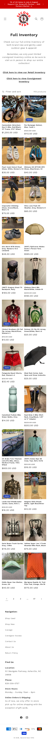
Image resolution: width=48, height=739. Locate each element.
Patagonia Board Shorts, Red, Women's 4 (12, 374)
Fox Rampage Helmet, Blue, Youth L (33, 126)
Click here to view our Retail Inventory (24, 72)
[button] (5, 19)
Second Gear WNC (27, 738)
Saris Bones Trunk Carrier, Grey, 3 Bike (12, 544)
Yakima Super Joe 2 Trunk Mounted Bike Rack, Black (35, 544)
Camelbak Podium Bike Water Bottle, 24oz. (11, 416)
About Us (9, 647)
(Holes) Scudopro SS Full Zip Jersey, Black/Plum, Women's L (12, 331)
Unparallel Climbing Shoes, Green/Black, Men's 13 (10, 208)
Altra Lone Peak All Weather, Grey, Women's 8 (35, 207)
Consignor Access (13, 636)
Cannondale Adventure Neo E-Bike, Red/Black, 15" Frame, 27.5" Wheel (11, 127)
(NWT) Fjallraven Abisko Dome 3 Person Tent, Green (34, 248)
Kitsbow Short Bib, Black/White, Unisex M (33, 288)
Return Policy (11, 653)
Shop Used (10, 618)
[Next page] (41, 599)
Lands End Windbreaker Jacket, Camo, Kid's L (12, 503)
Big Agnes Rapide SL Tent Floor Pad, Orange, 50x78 (34, 583)
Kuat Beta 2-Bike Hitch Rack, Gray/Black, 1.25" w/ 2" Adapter (33, 417)
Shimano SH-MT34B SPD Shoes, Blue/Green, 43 (34, 168)
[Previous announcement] (5, 4)
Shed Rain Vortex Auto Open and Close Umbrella (35, 374)
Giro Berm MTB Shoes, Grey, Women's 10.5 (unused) (11, 248)
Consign (9, 630)
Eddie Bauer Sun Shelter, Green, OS (12, 583)
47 (34, 599)
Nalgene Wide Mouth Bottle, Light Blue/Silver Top (34, 503)
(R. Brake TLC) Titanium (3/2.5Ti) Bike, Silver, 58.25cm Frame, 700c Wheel (12, 462)
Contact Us (10, 641)
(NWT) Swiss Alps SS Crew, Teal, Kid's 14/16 (33, 460)
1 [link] (6, 599)
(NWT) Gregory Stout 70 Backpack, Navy (12, 288)
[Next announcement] (43, 4)
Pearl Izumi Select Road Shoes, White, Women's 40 (13, 168)
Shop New (10, 624)
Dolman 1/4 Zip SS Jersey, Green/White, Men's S (35, 330)
